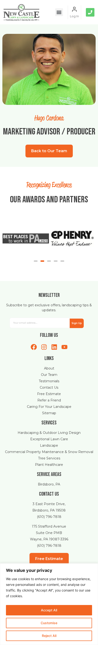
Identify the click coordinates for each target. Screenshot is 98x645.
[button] (59, 12)
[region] (49, 604)
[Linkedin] (54, 347)
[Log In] (74, 9)
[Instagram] (44, 347)
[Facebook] (33, 347)
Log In (74, 16)
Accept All (49, 610)
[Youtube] (64, 347)
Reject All (49, 636)
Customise (49, 623)
